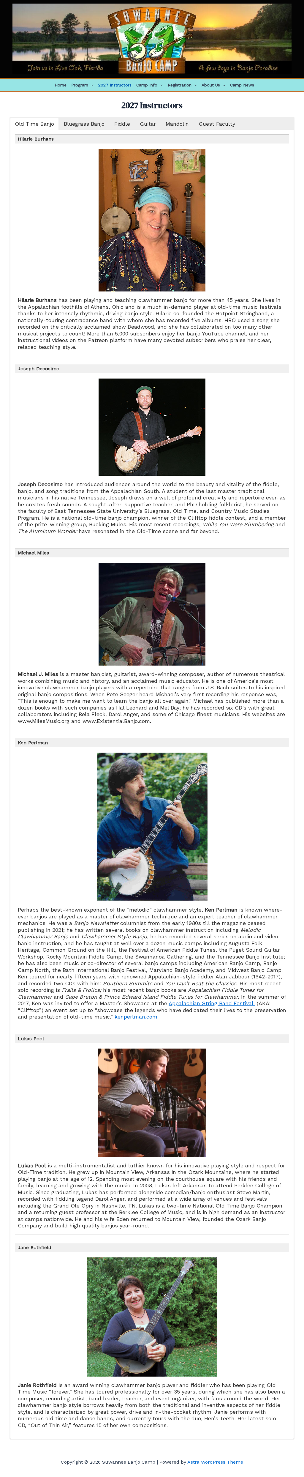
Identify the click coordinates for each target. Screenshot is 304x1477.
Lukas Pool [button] (31, 1038)
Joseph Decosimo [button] (38, 368)
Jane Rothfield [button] (34, 1247)
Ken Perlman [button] (33, 742)
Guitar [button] (148, 124)
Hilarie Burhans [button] (36, 139)
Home (60, 85)
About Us (211, 85)
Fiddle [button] (122, 124)
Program (79, 85)
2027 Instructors (115, 85)
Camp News (242, 85)
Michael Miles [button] (33, 553)
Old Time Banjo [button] (34, 124)
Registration (179, 85)
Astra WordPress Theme (215, 1462)
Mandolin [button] (177, 124)
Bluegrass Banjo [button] (84, 124)
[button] (91, 85)
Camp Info (146, 85)
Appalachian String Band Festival (212, 1003)
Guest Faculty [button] (217, 124)
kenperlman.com (136, 1016)
